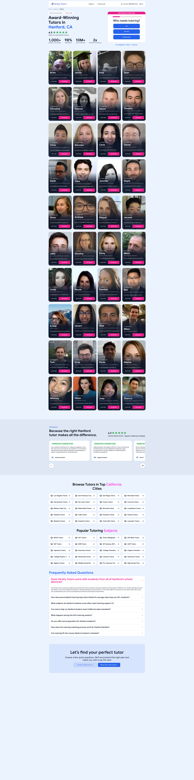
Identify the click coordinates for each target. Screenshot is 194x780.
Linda (53, 289)
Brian (53, 73)
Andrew (79, 217)
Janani (78, 326)
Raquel (103, 217)
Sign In (141, 4)
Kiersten (79, 145)
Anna (53, 217)
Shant (127, 181)
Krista (53, 326)
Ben (126, 290)
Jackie (78, 73)
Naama (127, 362)
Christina (55, 109)
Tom (52, 362)
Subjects (91, 4)
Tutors (49, 9)
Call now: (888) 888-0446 (130, 4)
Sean (126, 73)
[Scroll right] (142, 465)
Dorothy (79, 254)
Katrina (79, 109)
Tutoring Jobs (101, 4)
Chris (53, 145)
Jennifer (103, 181)
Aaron (102, 109)
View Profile (54, 81)
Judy (102, 398)
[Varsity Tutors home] (58, 4)
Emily (102, 253)
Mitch (127, 253)
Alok (101, 326)
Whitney (54, 398)
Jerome (128, 217)
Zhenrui (128, 398)
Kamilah (103, 289)
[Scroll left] (51, 465)
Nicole (78, 289)
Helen (78, 398)
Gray (77, 362)
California (55, 9)
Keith (53, 181)
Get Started (64, 81)
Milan (127, 329)
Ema (101, 73)
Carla (102, 145)
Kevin (102, 362)
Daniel (127, 145)
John (77, 181)
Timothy (128, 108)
